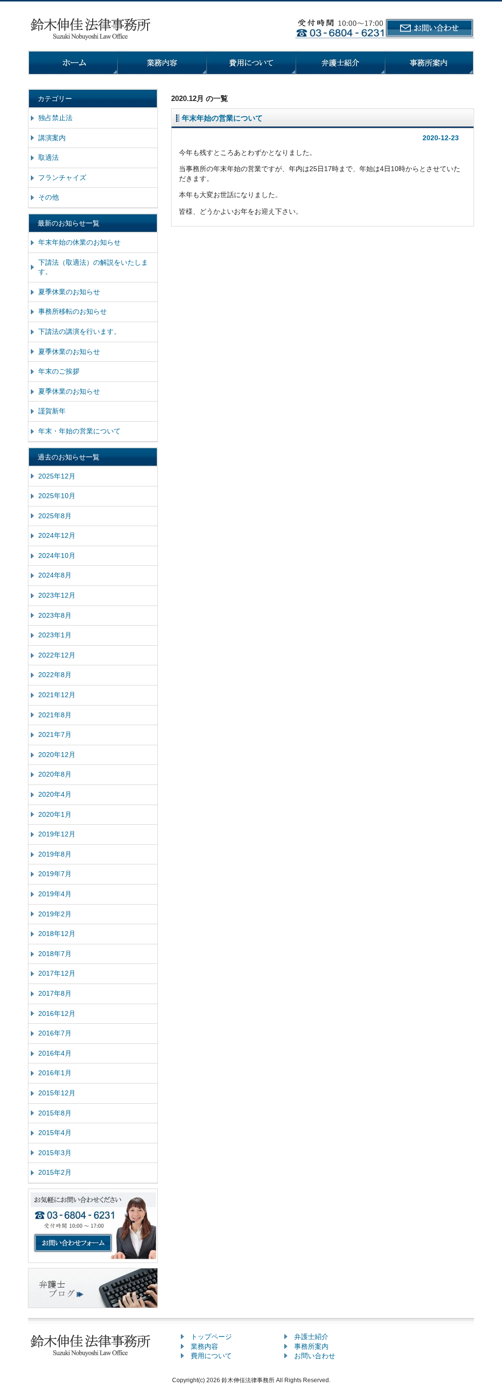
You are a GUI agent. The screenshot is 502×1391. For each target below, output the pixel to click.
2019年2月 (55, 914)
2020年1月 (55, 814)
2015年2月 (55, 1172)
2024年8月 (55, 575)
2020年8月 (55, 774)
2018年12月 (56, 933)
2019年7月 (55, 874)
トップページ (211, 1336)
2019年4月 (55, 894)
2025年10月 (56, 496)
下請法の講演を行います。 (79, 331)
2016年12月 (56, 1013)
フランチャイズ (62, 177)
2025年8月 (55, 516)
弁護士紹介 (311, 1336)
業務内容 (204, 1346)
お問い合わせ (314, 1356)
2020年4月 (55, 794)
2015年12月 (56, 1093)
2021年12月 (56, 695)
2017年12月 (56, 973)
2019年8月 (55, 854)
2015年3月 (55, 1153)
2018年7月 (55, 954)
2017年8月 (55, 993)
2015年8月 (55, 1113)
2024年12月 (56, 535)
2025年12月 (56, 476)
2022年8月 (55, 675)
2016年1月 (55, 1073)
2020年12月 (56, 755)
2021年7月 (55, 734)
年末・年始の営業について (79, 431)
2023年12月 (56, 595)
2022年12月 (56, 655)
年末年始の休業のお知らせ (79, 242)
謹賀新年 (52, 411)
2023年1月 (55, 635)
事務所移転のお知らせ (72, 311)
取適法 (48, 157)
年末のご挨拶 (58, 371)
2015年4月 (55, 1133)
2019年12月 (56, 834)
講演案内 (52, 138)
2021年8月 (55, 715)
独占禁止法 (55, 118)
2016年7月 (55, 1033)
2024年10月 (56, 555)
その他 (48, 197)
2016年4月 (55, 1053)
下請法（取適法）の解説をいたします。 (93, 267)
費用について (211, 1356)
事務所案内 (311, 1346)
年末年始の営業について (222, 118)
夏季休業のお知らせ (69, 292)
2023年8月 (55, 615)
